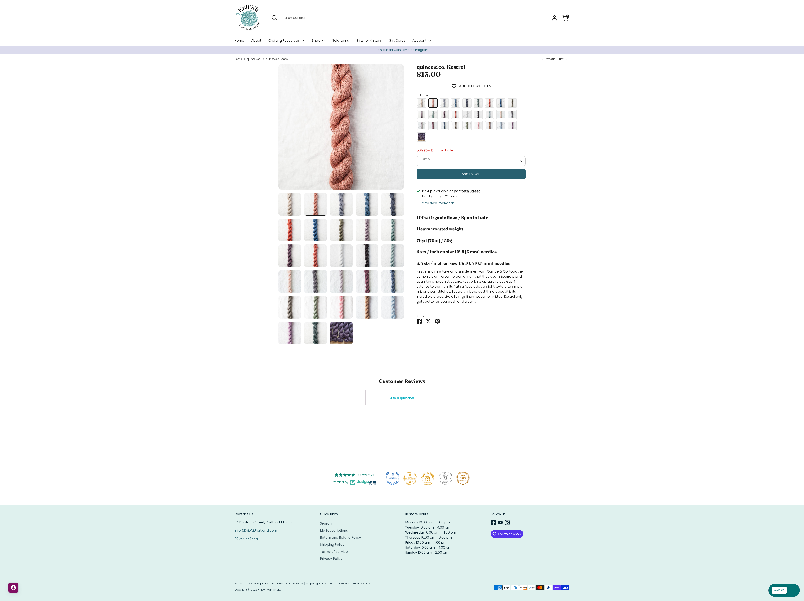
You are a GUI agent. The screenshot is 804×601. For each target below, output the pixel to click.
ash (478, 114)
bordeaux (433, 125)
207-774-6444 (246, 538)
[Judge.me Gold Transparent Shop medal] (410, 478)
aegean (433, 114)
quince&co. (254, 59)
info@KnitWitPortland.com (255, 530)
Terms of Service (334, 551)
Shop (316, 40)
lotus (512, 125)
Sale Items (340, 40)
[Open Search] (274, 17)
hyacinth (421, 125)
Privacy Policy (331, 558)
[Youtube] (500, 522)
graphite (512, 114)
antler (467, 114)
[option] (402, 50)
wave (489, 114)
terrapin (467, 125)
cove (455, 103)
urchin (478, 103)
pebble (467, 103)
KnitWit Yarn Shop (269, 589)
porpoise (444, 103)
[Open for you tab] (13, 588)
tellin (500, 114)
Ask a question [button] (402, 398)
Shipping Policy (332, 544)
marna (500, 125)
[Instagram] (507, 522)
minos (421, 114)
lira (489, 125)
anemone (455, 114)
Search (326, 523)
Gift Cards (397, 40)
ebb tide (500, 103)
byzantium (444, 114)
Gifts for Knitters (369, 40)
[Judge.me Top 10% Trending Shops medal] (463, 478)
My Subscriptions (334, 530)
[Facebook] (493, 522)
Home (239, 40)
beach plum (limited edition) (421, 137)
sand (433, 103)
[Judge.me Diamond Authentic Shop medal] (392, 478)
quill (444, 125)
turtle (512, 103)
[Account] (554, 18)
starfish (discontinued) (478, 125)
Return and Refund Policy (340, 537)
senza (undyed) (421, 103)
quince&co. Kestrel (277, 59)
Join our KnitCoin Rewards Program (402, 50)
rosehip (489, 103)
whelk (455, 125)
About (256, 40)
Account (419, 40)
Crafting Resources (284, 40)
